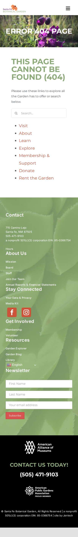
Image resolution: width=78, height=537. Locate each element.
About (25, 133)
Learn (25, 140)
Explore (27, 148)
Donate (26, 170)
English (16, 365)
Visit (23, 125)
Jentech (68, 515)
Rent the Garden (36, 178)
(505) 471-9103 (39, 474)
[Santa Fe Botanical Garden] (14, 6)
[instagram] (26, 312)
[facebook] (12, 312)
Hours (9, 248)
